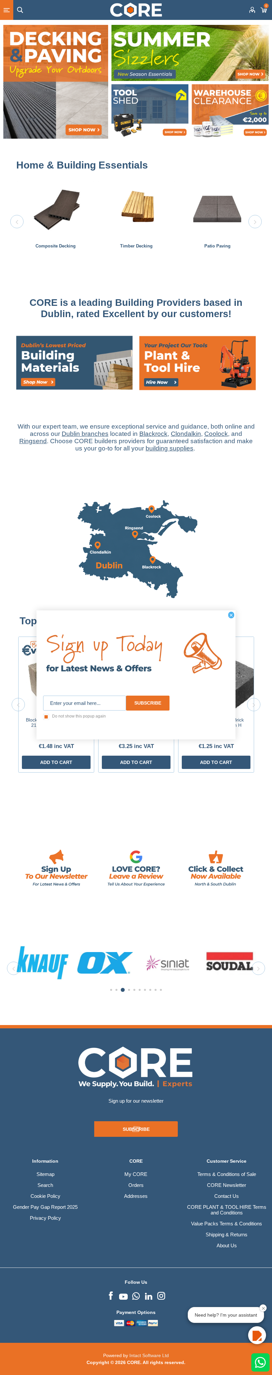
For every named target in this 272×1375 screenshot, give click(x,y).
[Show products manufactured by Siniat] (43, 962)
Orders (136, 1185)
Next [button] (255, 221)
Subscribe (136, 1129)
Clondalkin (186, 433)
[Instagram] (161, 1295)
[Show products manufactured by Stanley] (167, 962)
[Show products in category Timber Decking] (136, 209)
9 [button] (156, 990)
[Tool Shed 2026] (149, 112)
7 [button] (145, 990)
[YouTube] (123, 1295)
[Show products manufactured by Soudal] (105, 962)
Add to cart (56, 762)
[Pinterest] (136, 1295)
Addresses (136, 1196)
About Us (227, 1245)
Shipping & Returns (226, 1234)
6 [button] (140, 990)
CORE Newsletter (226, 1185)
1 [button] (111, 990)
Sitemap (45, 1174)
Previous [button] (17, 221)
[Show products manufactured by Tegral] (230, 962)
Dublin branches (85, 433)
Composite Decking (55, 245)
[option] (55, 221)
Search (45, 1185)
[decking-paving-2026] (55, 82)
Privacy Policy (45, 1218)
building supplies (169, 448)
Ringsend (33, 441)
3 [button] (122, 990)
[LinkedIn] (148, 1295)
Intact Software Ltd (149, 1355)
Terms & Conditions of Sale (226, 1174)
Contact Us (226, 1196)
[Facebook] (110, 1295)
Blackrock (153, 433)
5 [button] (134, 990)
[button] (257, 1335)
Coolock (216, 433)
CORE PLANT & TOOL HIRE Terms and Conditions (226, 1209)
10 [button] (161, 990)
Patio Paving (217, 245)
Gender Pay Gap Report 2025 (45, 1207)
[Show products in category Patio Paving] (217, 209)
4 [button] (128, 990)
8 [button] (150, 990)
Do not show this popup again (79, 716)
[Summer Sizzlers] (190, 53)
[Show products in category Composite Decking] (55, 209)
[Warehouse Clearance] (230, 112)
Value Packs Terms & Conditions (226, 1223)
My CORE (135, 1174)
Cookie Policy (45, 1196)
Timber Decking (136, 245)
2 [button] (116, 990)
